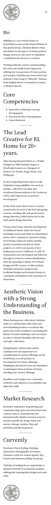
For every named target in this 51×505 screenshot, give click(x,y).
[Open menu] (46, 12)
